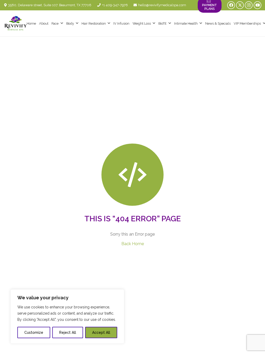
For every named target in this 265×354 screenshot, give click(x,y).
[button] (62, 23)
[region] (67, 316)
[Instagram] (249, 5)
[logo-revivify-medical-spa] (15, 23)
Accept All (101, 332)
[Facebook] (231, 5)
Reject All (67, 332)
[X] (240, 5)
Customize (33, 332)
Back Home (132, 243)
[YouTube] (257, 5)
